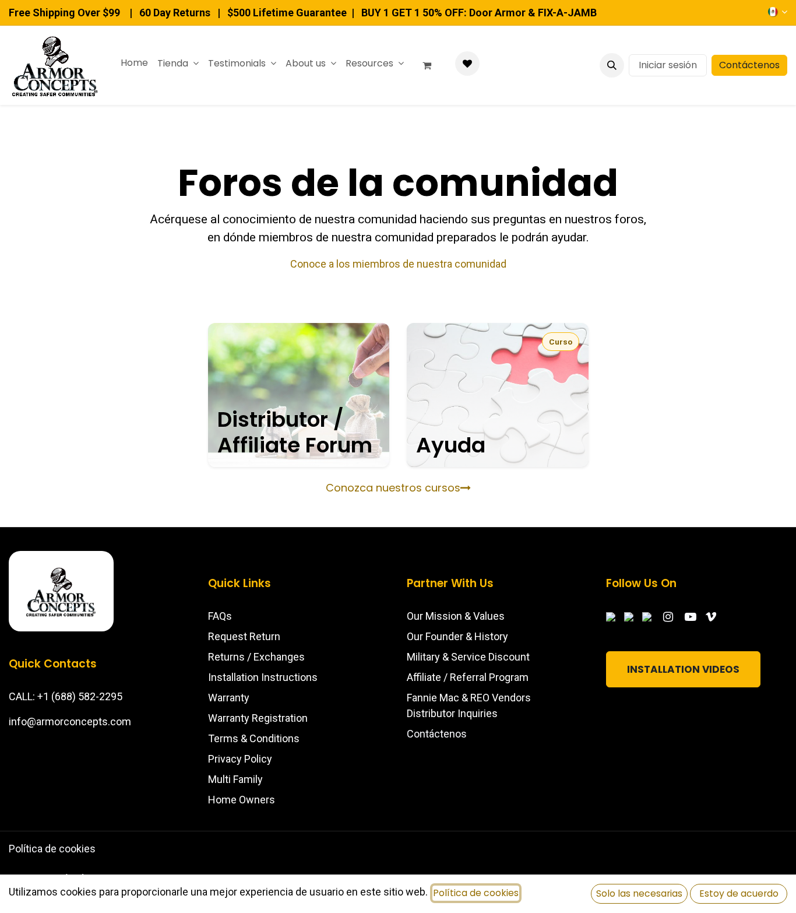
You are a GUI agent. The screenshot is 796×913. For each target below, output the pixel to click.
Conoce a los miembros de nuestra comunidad (398, 264)
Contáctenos (749, 65)
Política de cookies (52, 848)
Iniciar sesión (668, 65)
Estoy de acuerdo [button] (739, 893)
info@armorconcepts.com (70, 721)
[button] (612, 65)
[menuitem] (134, 63)
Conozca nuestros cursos (393, 487)
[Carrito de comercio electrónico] (432, 65)
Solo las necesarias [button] (639, 893)
